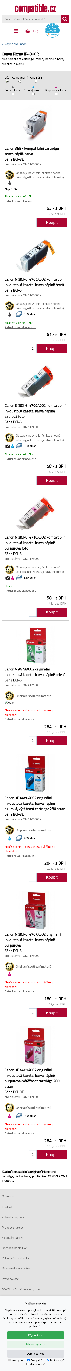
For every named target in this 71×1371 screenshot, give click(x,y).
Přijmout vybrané (35, 1344)
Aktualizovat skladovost (20, 201)
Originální (36, 78)
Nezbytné (17, 1360)
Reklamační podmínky (15, 1258)
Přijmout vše (35, 1335)
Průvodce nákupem (14, 1227)
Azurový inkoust (33, 90)
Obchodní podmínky (14, 1248)
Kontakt (7, 1207)
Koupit (52, 222)
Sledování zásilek (12, 1237)
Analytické (36, 1360)
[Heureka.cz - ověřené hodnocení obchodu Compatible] (52, 37)
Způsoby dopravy (13, 1217)
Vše (7, 78)
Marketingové (37, 1364)
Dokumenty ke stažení (16, 1268)
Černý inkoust (13, 90)
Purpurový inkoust (56, 90)
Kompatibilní (20, 78)
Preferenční (57, 1360)
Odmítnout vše (35, 1353)
